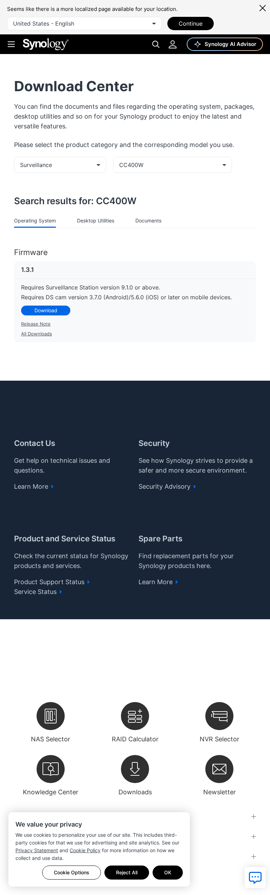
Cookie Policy (85, 850)
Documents (148, 220)
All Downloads (36, 333)
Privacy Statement (36, 850)
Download (45, 310)
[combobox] (84, 23)
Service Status (36, 591)
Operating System (35, 220)
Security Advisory (165, 486)
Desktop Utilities (95, 220)
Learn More (32, 486)
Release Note (36, 324)
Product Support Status (50, 582)
